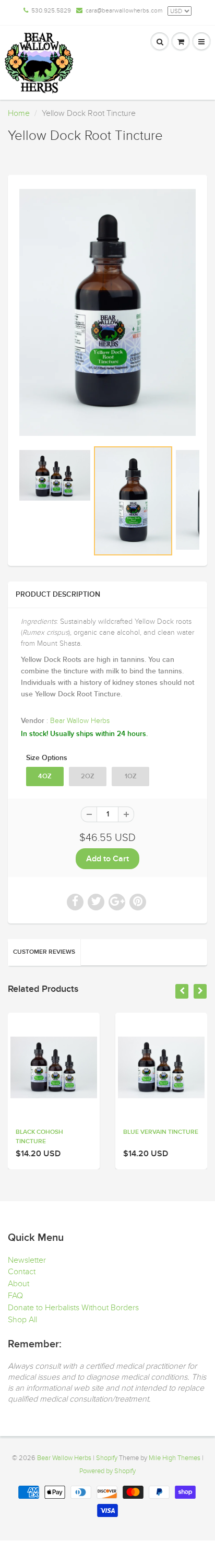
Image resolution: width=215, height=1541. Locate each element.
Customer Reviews (44, 952)
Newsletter (27, 1260)
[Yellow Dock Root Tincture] (107, 312)
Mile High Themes (174, 1458)
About (18, 1283)
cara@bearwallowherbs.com (124, 10)
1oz (131, 776)
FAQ (15, 1295)
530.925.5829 (51, 10)
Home (19, 113)
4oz (45, 776)
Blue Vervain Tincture (160, 1132)
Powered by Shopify (107, 1471)
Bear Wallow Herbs (80, 720)
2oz (87, 776)
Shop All (22, 1319)
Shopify (106, 1458)
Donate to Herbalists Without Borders (73, 1307)
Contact (21, 1271)
